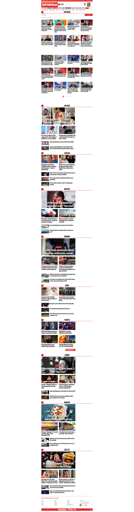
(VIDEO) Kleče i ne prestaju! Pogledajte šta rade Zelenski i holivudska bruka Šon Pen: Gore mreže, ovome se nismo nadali (65, 332)
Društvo (60, 8)
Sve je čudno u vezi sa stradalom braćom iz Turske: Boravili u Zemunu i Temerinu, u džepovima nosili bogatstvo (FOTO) (62, 280)
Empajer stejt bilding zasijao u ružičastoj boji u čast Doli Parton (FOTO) (62, 391)
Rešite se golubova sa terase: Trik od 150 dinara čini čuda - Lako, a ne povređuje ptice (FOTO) (62, 444)
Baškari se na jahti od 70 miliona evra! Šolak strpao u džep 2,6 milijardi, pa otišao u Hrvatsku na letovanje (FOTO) (46, 28)
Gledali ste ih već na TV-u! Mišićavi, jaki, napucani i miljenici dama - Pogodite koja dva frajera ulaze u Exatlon (67, 167)
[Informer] (67, 5)
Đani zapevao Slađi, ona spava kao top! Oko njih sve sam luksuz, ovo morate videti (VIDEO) (49, 0)
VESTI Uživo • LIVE (72, 509)
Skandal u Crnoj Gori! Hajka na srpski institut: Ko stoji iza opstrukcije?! (59, 63)
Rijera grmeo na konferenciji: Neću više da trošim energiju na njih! (62, 303)
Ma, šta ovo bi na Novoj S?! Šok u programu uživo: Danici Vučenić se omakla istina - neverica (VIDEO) (49, 137)
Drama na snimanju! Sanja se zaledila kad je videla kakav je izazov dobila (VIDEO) (61, 178)
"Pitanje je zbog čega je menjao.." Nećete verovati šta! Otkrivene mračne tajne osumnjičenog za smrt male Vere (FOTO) (67, 268)
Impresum (68, 503)
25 (69, 96)
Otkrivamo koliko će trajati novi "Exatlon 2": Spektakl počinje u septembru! (61, 183)
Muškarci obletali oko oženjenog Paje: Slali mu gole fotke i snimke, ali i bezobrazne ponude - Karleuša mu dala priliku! (62, 173)
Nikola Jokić (68, 9)
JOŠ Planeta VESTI (69, 350)
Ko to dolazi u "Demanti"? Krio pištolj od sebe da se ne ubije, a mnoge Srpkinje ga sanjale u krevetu (58, 465)
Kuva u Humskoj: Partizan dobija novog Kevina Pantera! (60, 308)
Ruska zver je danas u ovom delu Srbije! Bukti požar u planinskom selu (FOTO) (66, 220)
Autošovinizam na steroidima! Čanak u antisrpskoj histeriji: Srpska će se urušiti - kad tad (67, 137)
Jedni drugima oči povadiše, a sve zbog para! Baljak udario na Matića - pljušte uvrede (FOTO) (86, 63)
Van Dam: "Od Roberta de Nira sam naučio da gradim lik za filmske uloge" (49, 386)
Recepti (73, 9)
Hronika (63, 8)
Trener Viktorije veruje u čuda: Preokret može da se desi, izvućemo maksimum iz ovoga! (62, 314)
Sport (55, 500)
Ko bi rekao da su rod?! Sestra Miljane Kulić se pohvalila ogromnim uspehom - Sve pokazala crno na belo (49, 481)
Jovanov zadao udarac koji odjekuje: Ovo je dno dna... (74, 62)
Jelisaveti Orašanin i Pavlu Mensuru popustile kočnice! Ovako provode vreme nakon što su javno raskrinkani (62, 486)
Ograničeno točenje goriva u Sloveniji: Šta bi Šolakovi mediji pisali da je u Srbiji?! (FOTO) (74, 76)
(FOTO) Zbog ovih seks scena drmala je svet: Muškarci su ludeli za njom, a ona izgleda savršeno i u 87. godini (61, 397)
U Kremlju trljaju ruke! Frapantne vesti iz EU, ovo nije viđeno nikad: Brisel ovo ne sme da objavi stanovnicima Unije (66, 345)
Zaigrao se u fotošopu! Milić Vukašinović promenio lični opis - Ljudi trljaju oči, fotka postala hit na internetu (62, 491)
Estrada (58, 460)
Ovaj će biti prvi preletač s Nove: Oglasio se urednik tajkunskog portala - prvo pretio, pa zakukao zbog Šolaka (73, 90)
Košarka (43, 295)
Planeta (73, 8)
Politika (45, 8)
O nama (68, 501)
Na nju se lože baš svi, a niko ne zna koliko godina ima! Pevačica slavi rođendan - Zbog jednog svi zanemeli (67, 481)
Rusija (77, 9)
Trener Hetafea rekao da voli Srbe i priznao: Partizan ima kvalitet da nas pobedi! (67, 298)
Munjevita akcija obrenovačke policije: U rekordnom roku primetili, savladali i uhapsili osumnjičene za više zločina (58, 252)
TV (41, 502)
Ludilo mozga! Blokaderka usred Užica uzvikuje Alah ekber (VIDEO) (62, 142)
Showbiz (58, 365)
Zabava (76, 8)
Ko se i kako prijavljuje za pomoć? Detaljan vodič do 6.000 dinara (61, 225)
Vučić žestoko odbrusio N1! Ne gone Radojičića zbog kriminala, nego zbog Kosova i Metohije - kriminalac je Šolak (60, 44)
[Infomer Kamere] (61, 5)
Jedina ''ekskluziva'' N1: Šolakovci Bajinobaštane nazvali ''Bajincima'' (86, 75)
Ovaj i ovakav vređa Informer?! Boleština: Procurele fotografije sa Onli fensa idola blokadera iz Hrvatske (58, 121)
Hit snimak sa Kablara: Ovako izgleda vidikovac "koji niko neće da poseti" (61, 231)
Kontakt (68, 502)
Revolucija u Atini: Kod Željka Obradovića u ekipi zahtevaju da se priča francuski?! (49, 298)
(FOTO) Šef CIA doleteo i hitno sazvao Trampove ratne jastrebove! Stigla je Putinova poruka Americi (49, 332)
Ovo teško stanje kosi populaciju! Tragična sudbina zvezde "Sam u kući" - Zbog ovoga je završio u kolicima (58, 204)
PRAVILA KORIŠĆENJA (70, 504)
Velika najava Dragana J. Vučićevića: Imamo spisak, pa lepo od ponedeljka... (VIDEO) (73, 28)
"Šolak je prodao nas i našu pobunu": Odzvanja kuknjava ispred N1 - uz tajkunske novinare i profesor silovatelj (47, 76)
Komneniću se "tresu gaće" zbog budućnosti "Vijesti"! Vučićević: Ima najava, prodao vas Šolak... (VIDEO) (47, 43)
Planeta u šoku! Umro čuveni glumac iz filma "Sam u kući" (58, 370)
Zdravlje (58, 413)
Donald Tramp (82, 9)
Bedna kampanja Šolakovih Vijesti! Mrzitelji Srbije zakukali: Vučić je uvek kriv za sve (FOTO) (86, 90)
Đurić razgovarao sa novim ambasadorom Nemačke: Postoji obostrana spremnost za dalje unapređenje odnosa (81, 0)
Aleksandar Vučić (44, 9)
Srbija (60, 216)
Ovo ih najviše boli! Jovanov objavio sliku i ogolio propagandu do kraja (60, 75)
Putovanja (44, 429)
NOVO (42, 8)
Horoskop (58, 9)
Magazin (79, 8)
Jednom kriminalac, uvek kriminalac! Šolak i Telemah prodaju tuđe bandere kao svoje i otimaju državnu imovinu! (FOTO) (86, 28)
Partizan (60, 295)
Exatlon (43, 162)
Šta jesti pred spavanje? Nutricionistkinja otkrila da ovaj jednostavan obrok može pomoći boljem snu (58, 418)
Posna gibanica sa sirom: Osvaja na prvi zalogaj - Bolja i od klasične (67, 433)
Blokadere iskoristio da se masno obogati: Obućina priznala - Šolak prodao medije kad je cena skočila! (47, 63)
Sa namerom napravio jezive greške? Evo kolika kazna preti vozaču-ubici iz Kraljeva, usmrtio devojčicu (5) (49, 267)
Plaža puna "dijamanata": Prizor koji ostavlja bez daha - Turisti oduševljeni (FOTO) (49, 433)
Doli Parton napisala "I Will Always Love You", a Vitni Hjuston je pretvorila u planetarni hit (66, 386)
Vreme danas (52, 9)
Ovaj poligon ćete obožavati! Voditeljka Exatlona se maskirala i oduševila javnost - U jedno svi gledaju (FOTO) (48, 167)
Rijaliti (43, 477)
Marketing (68, 500)
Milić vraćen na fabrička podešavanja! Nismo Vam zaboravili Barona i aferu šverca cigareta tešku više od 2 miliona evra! (74, 44)
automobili (63, 9)
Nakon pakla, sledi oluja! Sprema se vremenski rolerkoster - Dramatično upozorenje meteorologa (49, 220)
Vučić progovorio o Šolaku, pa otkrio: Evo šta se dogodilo (60, 89)
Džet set (83, 8)
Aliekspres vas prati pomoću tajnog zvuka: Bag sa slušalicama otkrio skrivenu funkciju (62, 439)
